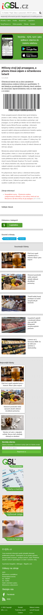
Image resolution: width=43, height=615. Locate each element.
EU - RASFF (6, 578)
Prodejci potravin (9, 239)
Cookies (20, 612)
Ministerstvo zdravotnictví (10, 585)
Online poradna (17, 24)
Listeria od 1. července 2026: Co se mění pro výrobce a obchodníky (34, 344)
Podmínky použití (20, 610)
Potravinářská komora (8, 576)
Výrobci (22, 239)
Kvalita (15, 20)
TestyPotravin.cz (6, 24)
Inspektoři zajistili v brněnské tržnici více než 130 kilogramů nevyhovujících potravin (34, 323)
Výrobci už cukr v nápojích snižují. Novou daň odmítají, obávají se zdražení (12, 434)
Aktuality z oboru (6, 20)
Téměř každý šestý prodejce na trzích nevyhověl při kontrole (34, 300)
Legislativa (31, 20)
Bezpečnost (22, 20)
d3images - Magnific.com (24, 564)
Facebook (11, 594)
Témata (26, 24)
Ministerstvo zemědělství (9, 574)
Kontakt (32, 24)
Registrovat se (21, 451)
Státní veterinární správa (9, 583)
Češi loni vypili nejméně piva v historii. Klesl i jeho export (34, 257)
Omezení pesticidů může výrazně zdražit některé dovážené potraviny (34, 279)
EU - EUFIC (5, 581)
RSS (8, 599)
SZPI (3, 572)
